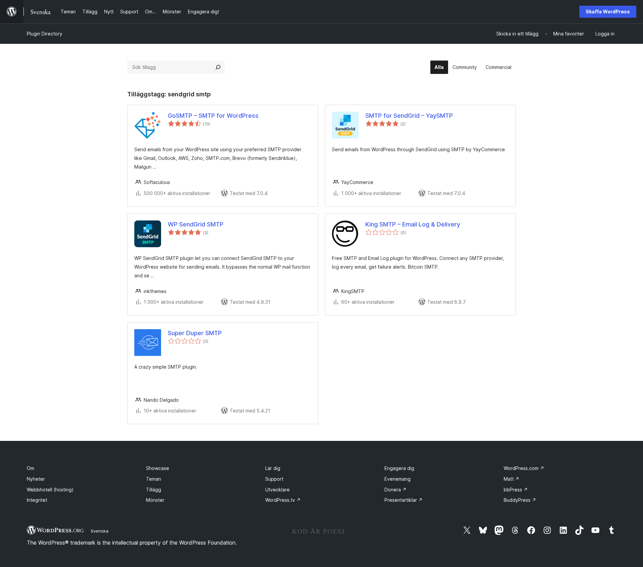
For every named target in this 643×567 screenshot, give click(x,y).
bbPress (516, 489)
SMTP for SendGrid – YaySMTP (409, 115)
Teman (153, 479)
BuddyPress (520, 500)
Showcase (157, 468)
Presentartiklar (403, 500)
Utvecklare (277, 489)
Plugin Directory (44, 33)
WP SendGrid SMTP (195, 224)
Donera (395, 489)
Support (274, 479)
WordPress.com (524, 468)
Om (30, 468)
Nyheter (36, 479)
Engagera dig (399, 468)
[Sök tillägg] (218, 67)
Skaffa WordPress (608, 11)
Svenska (100, 531)
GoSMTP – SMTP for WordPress (213, 115)
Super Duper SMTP (195, 333)
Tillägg (153, 489)
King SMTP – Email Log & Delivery (412, 224)
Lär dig (272, 468)
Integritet (37, 500)
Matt (511, 479)
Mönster (155, 500)
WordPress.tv (283, 500)
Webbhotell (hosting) (50, 489)
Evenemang (397, 479)
